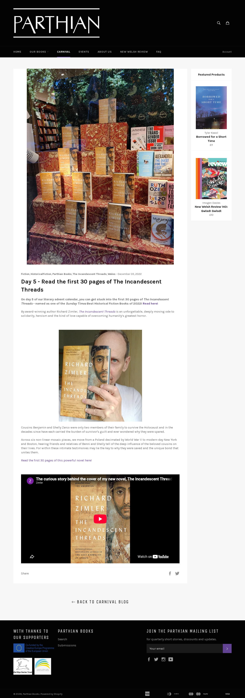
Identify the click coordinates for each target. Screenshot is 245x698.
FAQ (158, 51)
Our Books (38, 51)
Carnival (63, 51)
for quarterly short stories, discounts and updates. (181, 639)
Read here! (151, 303)
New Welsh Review (134, 51)
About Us (105, 51)
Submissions (67, 645)
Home (17, 51)
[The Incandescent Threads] (100, 519)
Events (84, 51)
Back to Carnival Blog (102, 601)
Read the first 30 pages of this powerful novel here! (56, 460)
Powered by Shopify (51, 693)
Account (227, 51)
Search (62, 639)
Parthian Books (31, 693)
